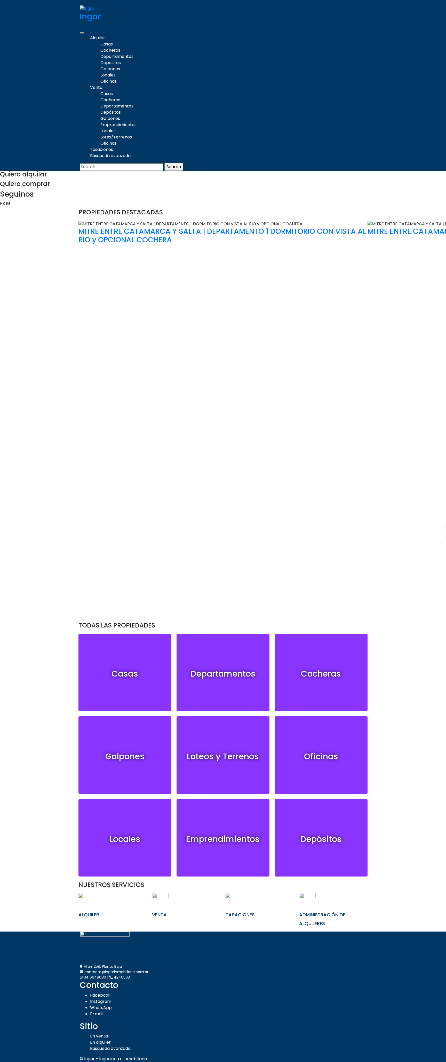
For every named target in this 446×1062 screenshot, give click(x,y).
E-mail (96, 1014)
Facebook (100, 995)
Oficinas (108, 81)
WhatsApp (101, 1008)
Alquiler (97, 38)
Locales (108, 75)
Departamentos (116, 56)
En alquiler (100, 1042)
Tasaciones (101, 149)
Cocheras (110, 50)
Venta (96, 87)
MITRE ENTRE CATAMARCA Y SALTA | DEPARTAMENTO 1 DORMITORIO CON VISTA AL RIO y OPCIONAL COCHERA (222, 235)
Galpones (110, 69)
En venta (99, 1036)
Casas (106, 44)
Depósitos (110, 63)
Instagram (100, 1001)
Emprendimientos (118, 125)
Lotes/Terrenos (116, 137)
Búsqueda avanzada (110, 156)
